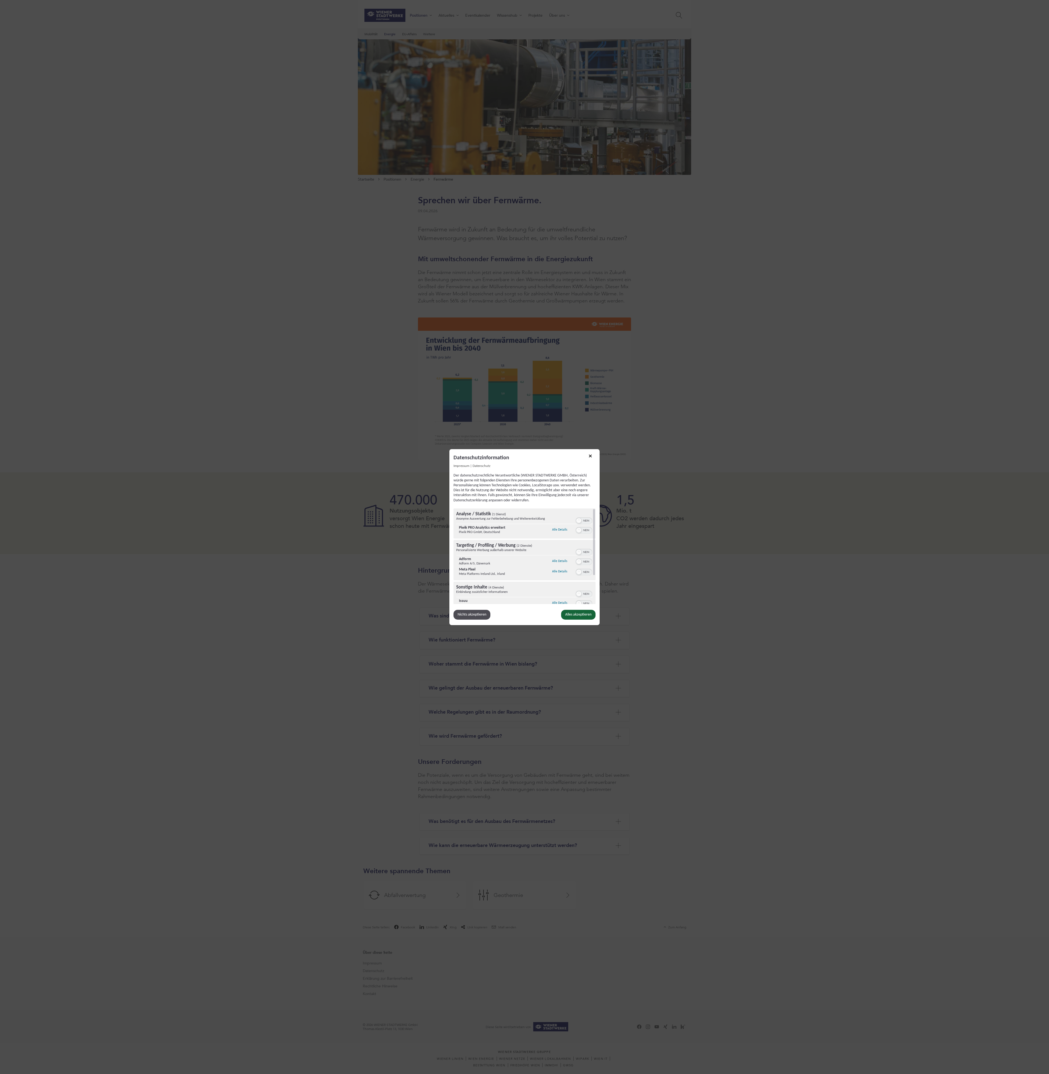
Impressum (461, 465)
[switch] (584, 520)
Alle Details (559, 529)
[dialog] (524, 537)
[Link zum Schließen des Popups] (592, 457)
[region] (524, 556)
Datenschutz (481, 465)
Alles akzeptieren (578, 615)
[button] (578, 520)
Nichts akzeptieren (472, 615)
